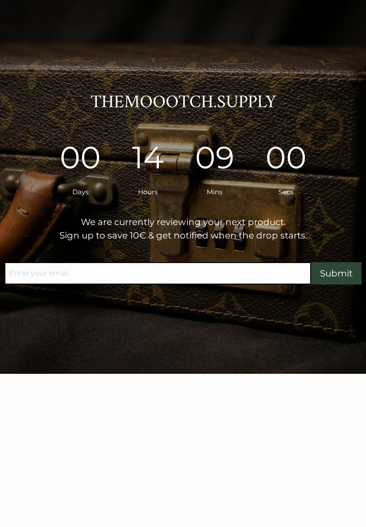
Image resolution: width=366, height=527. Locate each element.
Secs (286, 192)
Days (80, 192)
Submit (336, 273)
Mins (214, 192)
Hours (148, 192)
